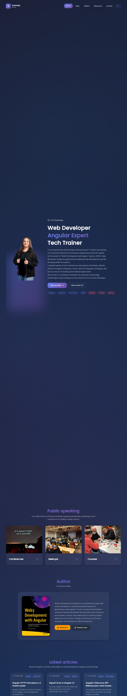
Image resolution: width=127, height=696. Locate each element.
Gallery (86, 6)
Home (68, 6)
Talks (77, 6)
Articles (109, 6)
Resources (98, 6)
